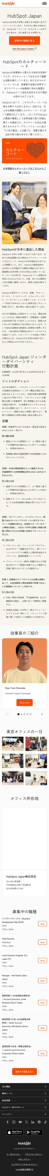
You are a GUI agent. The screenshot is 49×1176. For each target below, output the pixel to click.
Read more (24, 702)
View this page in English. (23, 48)
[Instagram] (13, 1122)
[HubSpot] (8, 3)
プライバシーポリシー (34, 1154)
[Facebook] (7, 1122)
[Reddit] (39, 1122)
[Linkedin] (32, 1122)
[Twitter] (26, 1122)
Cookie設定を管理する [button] (24, 1169)
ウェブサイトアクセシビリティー (24, 1164)
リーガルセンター (13, 1154)
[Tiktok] (45, 1122)
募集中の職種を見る (24, 40)
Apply (42, 923)
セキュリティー (24, 1159)
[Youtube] (20, 1122)
